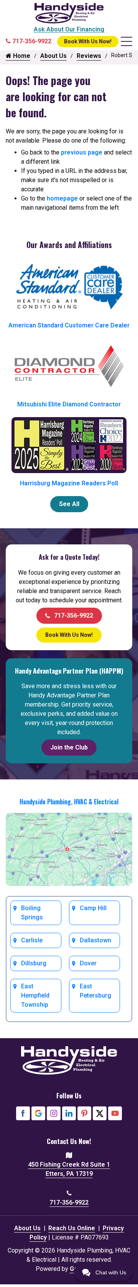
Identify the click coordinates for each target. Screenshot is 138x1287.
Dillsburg (33, 963)
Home (21, 55)
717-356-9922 (73, 615)
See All (69, 504)
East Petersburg (95, 991)
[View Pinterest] (84, 1113)
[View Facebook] (23, 1113)
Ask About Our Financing (69, 29)
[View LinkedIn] (69, 1113)
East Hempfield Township (35, 995)
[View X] (100, 1113)
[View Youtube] (115, 1113)
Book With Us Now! (88, 41)
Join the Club (69, 747)
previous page (81, 152)
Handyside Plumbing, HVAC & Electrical (69, 801)
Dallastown (95, 940)
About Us (53, 55)
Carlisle (32, 940)
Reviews (89, 55)
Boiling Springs (32, 912)
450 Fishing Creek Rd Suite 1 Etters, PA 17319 (69, 1169)
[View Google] (38, 1113)
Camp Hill (93, 908)
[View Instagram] (54, 1113)
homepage (62, 198)
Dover (88, 963)
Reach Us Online (71, 1228)
